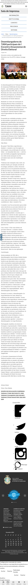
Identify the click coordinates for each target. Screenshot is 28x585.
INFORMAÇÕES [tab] (14, 15)
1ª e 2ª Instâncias (17, 515)
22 (18, 543)
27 (13, 545)
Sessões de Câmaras (18, 518)
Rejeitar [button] (9, 571)
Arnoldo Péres (6, 510)
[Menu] (26, 6)
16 (21, 541)
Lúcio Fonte (5, 517)
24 (5, 545)
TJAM (8, 6)
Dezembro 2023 (10, 532)
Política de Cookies (18, 524)
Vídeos (24, 584)
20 (13, 543)
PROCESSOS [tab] (14, 26)
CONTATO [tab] (14, 22)
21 (16, 543)
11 (8, 541)
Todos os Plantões (17, 517)
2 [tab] (15, 80)
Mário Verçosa (6, 513)
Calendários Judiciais (18, 514)
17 (5, 543)
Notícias (7, 584)
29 (18, 545)
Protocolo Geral (17, 511)
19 (10, 543)
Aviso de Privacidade (18, 525)
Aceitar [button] (3, 571)
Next (26, 71)
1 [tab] (13, 80)
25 (8, 545)
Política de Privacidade (18, 521)
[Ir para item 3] (14, 502)
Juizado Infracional (7, 518)
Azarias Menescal (7, 514)
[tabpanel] (14, 71)
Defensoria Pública (17, 513)
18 (8, 543)
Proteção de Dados (18, 523)
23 (21, 543)
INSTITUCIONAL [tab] (14, 19)
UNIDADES (5, 508)
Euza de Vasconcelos (7, 515)
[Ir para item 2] (13, 502)
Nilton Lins (5, 520)
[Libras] (1, 235)
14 (16, 541)
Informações (19, 584)
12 (10, 541)
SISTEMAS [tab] (14, 30)
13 (13, 541)
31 (5, 546)
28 (16, 545)
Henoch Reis (6, 511)
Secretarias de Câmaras (19, 510)
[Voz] (1, 237)
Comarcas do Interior (7, 521)
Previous (2, 71)
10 (5, 541)
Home (3, 584)
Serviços (13, 584)
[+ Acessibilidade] (1, 239)
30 (21, 545)
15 (18, 541)
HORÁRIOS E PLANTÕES (19, 508)
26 (10, 545)
